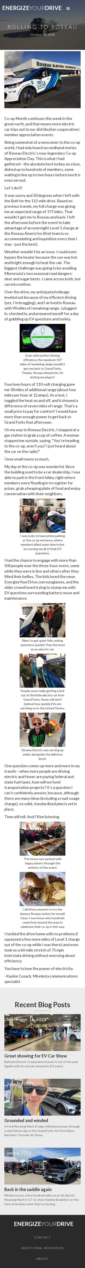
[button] (68, 8)
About (42, 1258)
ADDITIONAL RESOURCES (42, 1248)
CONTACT (42, 1237)
